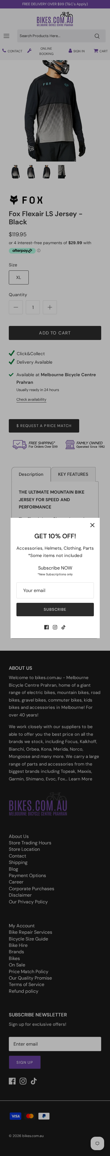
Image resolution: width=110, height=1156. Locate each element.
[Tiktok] (63, 627)
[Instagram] (55, 627)
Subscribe (55, 609)
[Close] (92, 525)
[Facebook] (46, 627)
